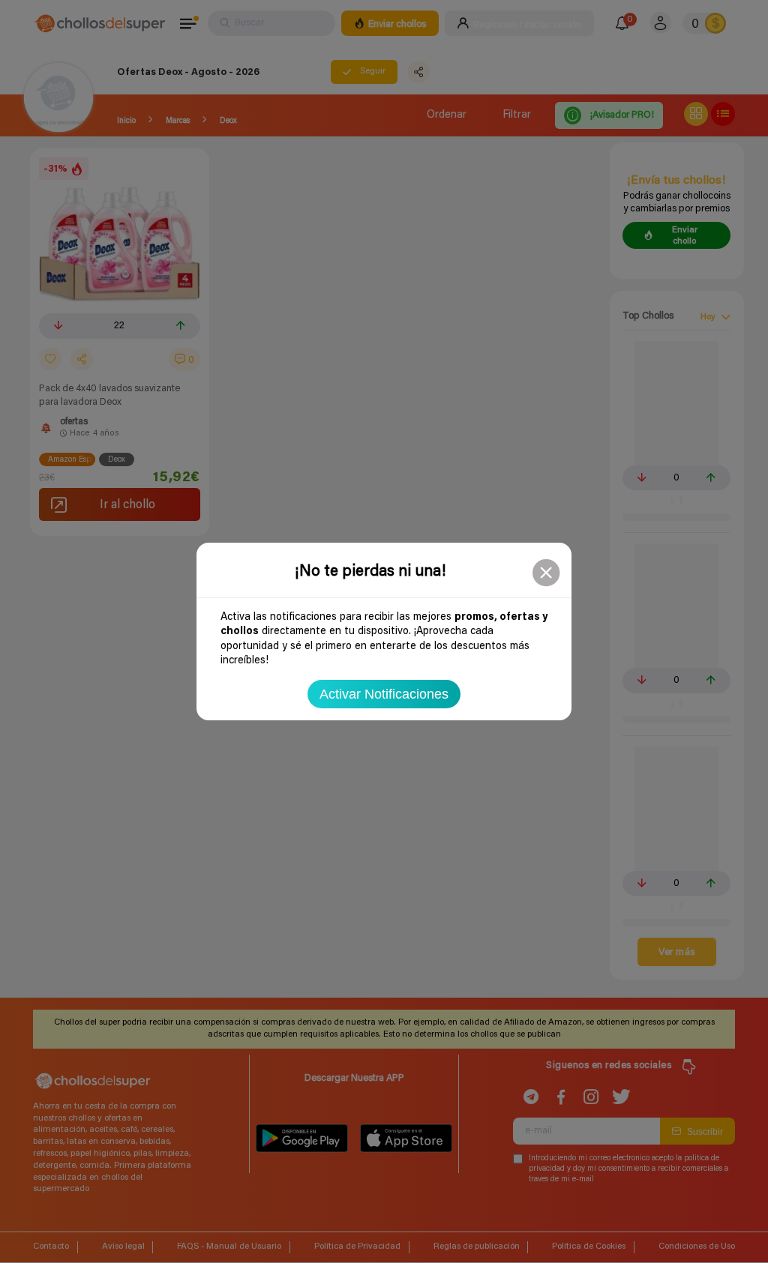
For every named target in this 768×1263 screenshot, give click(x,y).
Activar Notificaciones (384, 694)
